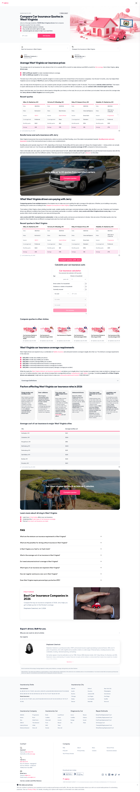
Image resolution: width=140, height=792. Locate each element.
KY (44, 691)
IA (37, 691)
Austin (73, 691)
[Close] (137, 784)
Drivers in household (76, 276)
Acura (72, 715)
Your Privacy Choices (68, 753)
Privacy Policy (81, 750)
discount (88, 153)
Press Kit (65, 750)
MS (60, 691)
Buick (46, 715)
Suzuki (84, 720)
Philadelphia (107, 691)
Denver (73, 701)
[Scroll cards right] (118, 114)
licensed (83, 782)
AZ (24, 691)
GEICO (36, 115)
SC (39, 693)
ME (52, 691)
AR (22, 691)
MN (56, 691)
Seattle (106, 699)
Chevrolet (48, 720)
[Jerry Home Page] (5, 3)
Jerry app (32, 754)
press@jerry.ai (31, 777)
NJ (22, 693)
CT (30, 691)
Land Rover (61, 715)
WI (54, 693)
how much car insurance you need (38, 521)
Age (54, 276)
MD (50, 691)
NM (25, 693)
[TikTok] (116, 775)
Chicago (73, 696)
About (79, 747)
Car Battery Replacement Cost (104, 717)
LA (46, 691)
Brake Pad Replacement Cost (103, 715)
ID (38, 691)
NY (28, 693)
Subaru (85, 717)
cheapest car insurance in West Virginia (57, 205)
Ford (46, 722)
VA (49, 693)
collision (85, 373)
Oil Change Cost (100, 722)
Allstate (22, 715)
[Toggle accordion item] (118, 380)
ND (66, 691)
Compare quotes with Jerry (70, 260)
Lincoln (59, 720)
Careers (94, 750)
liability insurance (58, 352)
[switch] (85, 283)
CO (28, 691)
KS (43, 691)
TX (45, 693)
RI (38, 693)
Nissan (59, 722)
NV (26, 693)
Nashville (90, 701)
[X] (106, 775)
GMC (46, 725)
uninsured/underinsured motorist (69, 375)
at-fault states (33, 517)
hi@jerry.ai (27, 775)
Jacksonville (91, 693)
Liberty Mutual (62, 115)
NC (64, 691)
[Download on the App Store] (68, 774)
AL (20, 691)
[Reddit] (119, 775)
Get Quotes (46, 35)
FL (33, 691)
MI (54, 691)
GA (35, 691)
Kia (71, 722)
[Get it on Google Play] (79, 774)
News (93, 747)
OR (34, 693)
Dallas (73, 699)
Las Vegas (90, 696)
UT (47, 693)
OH (30, 693)
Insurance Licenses (112, 750)
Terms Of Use (110, 747)
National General (24, 728)
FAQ (64, 747)
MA (48, 691)
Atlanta (73, 688)
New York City (107, 688)
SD (41, 693)
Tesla (59, 725)
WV (57, 693)
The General (35, 722)
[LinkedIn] (109, 775)
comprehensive (75, 373)
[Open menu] (136, 3)
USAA (33, 725)
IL (39, 691)
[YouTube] (112, 775)
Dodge (72, 720)
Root (33, 717)
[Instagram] (103, 775)
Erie (21, 720)
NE (68, 691)
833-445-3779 (29, 752)
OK (32, 693)
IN (41, 691)
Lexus (59, 717)
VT (51, 693)
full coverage (99, 67)
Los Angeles (91, 699)
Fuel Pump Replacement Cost (103, 720)
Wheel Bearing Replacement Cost (105, 728)
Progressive (111, 115)
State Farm (35, 720)
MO (58, 691)
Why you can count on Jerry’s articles (32, 633)
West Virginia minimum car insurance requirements (46, 371)
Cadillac (47, 717)
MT (62, 691)
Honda (47, 728)
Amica (21, 717)
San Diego (107, 696)
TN (43, 693)
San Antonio (107, 693)
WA (53, 693)
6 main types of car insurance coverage (43, 519)
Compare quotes (70, 178)
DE (32, 691)
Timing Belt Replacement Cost (104, 725)
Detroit (89, 688)
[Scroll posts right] (118, 333)
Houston (90, 691)
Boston (73, 693)
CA (26, 691)
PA (36, 693)
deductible (58, 414)
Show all (106, 701)
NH (21, 693)
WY (59, 693)
